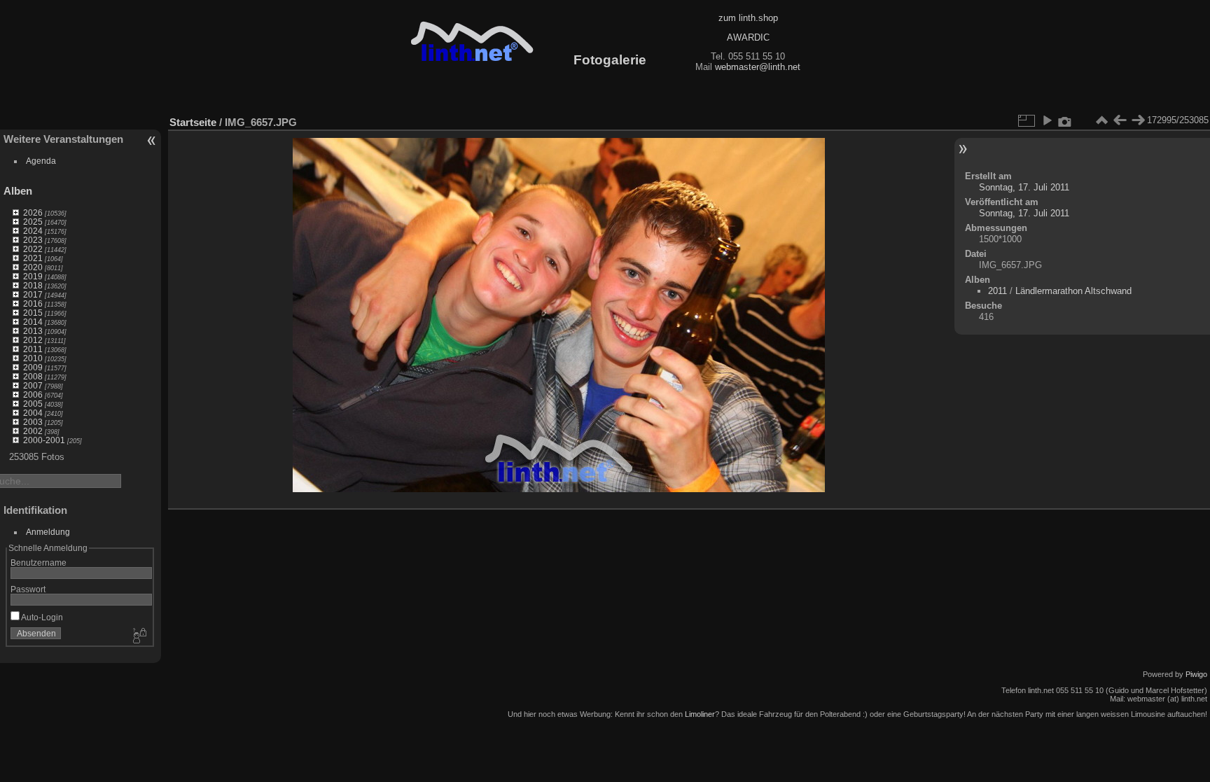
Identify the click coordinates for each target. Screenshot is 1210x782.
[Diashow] (1047, 120)
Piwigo (1196, 674)
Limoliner (700, 714)
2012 (33, 339)
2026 (33, 212)
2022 (33, 248)
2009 (33, 367)
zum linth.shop (748, 18)
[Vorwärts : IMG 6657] (1138, 120)
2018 (33, 285)
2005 (33, 403)
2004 (33, 412)
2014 (33, 321)
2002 (33, 430)
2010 (33, 358)
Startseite (192, 122)
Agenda (41, 160)
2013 (33, 330)
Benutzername (39, 562)
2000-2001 (44, 440)
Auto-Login (41, 617)
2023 (33, 239)
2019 (33, 276)
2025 (33, 221)
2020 (33, 267)
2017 (33, 294)
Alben (18, 191)
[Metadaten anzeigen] (1065, 120)
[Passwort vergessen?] (139, 636)
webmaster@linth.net (757, 67)
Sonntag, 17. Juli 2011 (1024, 187)
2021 (33, 258)
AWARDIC (748, 37)
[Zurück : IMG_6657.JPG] (1120, 120)
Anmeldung (48, 531)
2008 (33, 376)
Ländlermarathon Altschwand (1073, 291)
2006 (33, 394)
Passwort (28, 589)
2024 (33, 230)
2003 (33, 421)
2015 (33, 312)
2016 (33, 303)
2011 (33, 349)
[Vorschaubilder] (1101, 120)
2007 (33, 385)
